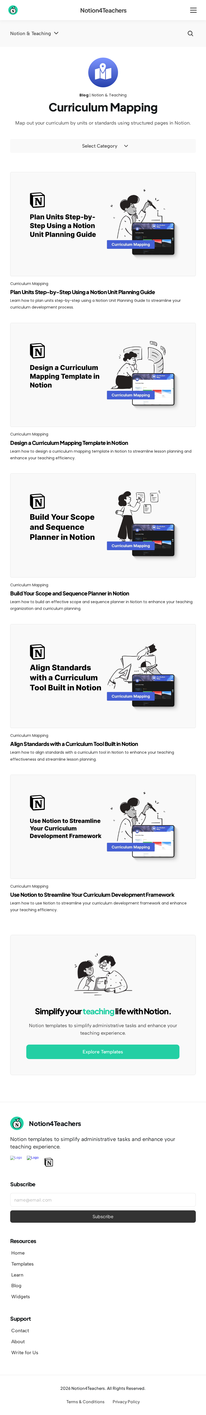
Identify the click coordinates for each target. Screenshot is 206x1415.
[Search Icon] (190, 33)
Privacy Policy (126, 1401)
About (18, 1342)
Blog (16, 1286)
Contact (20, 1331)
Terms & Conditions (86, 1401)
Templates (22, 1264)
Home (18, 1253)
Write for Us (24, 1353)
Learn (17, 1275)
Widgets (20, 1297)
